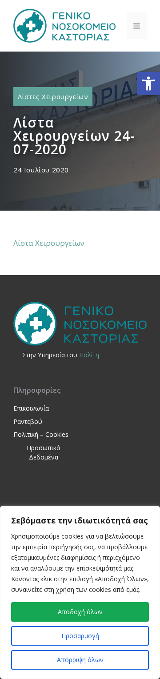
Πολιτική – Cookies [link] (40, 434)
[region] (80, 592)
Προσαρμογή (80, 635)
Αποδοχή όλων (80, 611)
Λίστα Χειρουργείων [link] (48, 243)
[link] (148, 83)
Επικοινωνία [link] (31, 408)
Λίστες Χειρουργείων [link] (53, 96)
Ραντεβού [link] (27, 421)
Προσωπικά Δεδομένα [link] (43, 452)
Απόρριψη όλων (80, 659)
